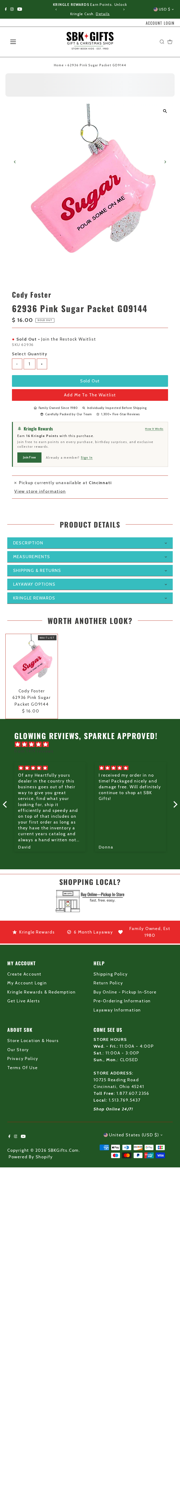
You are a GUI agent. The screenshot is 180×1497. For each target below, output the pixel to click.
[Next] (124, 9)
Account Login (160, 23)
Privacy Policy (22, 1058)
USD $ (165, 9)
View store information (40, 491)
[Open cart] (170, 42)
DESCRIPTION (28, 543)
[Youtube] (19, 9)
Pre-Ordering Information (122, 1001)
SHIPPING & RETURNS (37, 570)
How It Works (154, 428)
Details (103, 14)
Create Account (24, 974)
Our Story (18, 1049)
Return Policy (108, 983)
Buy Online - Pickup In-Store (125, 992)
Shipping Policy (111, 974)
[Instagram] (12, 9)
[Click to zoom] (165, 111)
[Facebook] (6, 9)
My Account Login (27, 983)
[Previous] (56, 9)
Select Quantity (29, 353)
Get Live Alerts (23, 1001)
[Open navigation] (26, 42)
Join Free (29, 457)
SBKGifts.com (63, 1150)
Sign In (87, 457)
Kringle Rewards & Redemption (41, 992)
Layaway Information (117, 1010)
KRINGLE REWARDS (34, 598)
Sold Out (90, 381)
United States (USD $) (134, 1135)
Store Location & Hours (33, 1040)
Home (59, 65)
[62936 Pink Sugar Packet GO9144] (32, 660)
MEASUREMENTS (31, 556)
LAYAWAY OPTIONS (34, 584)
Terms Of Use (22, 1067)
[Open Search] (162, 42)
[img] (92, 744)
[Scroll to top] (170, 1484)
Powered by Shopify (31, 1156)
